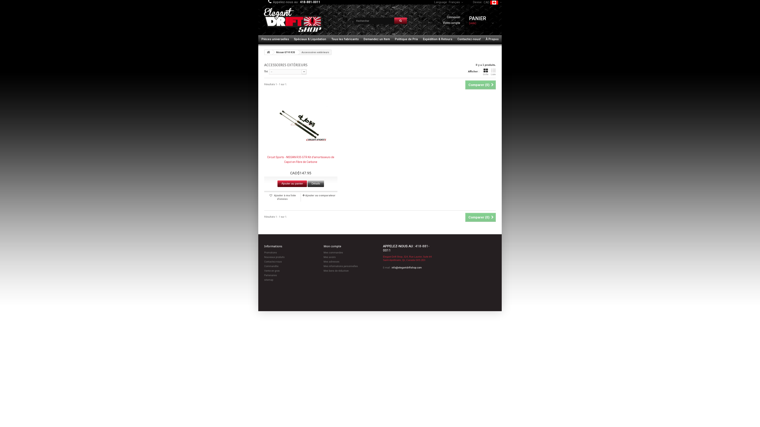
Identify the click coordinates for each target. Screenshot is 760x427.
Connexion (453, 17)
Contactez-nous (273, 261)
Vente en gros (272, 270)
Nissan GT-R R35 (285, 52)
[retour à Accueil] (268, 52)
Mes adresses (331, 261)
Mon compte (332, 246)
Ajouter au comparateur (320, 195)
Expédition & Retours (437, 39)
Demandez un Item (377, 39)
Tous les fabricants (345, 39)
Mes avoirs (330, 257)
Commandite (271, 266)
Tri (266, 71)
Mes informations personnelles (341, 266)
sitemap (268, 280)
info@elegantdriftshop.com (407, 267)
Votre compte (451, 23)
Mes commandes (333, 252)
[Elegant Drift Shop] (293, 20)
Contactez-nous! (469, 39)
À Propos (492, 39)
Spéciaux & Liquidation (310, 39)
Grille (485, 74)
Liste (493, 74)
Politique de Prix (406, 39)
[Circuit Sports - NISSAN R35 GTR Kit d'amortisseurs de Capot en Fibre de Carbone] (301, 124)
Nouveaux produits (274, 257)
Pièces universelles (275, 39)
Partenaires (270, 275)
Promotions (270, 252)
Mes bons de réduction (336, 270)
